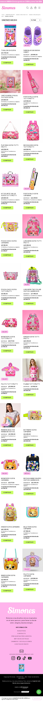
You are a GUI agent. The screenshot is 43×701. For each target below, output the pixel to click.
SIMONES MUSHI (10, 14)
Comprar (30, 64)
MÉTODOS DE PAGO (21, 639)
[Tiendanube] (21, 688)
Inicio (3, 14)
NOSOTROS (21, 631)
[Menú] (39, 8)
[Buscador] (27, 8)
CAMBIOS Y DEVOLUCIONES (21, 641)
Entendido (37, 698)
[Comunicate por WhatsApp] (38, 691)
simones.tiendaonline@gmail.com (21, 654)
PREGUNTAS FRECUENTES (21, 636)
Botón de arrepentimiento (21, 683)
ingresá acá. (36, 681)
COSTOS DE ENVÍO (21, 644)
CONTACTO (21, 633)
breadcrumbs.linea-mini (22, 14)
